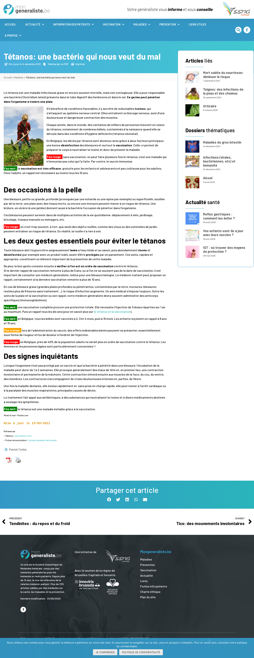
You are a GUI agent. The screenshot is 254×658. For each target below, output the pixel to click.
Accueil (10, 24)
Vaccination (111, 24)
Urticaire (209, 106)
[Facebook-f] (247, 30)
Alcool (207, 178)
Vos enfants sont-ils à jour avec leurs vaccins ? (223, 233)
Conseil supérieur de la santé (42, 440)
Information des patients (71, 24)
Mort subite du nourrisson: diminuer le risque (223, 75)
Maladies (140, 24)
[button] (238, 30)
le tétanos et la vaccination (112, 311)
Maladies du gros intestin (222, 142)
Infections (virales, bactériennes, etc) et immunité (219, 161)
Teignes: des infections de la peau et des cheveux (223, 91)
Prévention (167, 24)
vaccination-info (23, 435)
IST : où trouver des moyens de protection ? (224, 250)
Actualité (32, 24)
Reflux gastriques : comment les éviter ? (219, 216)
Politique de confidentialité (141, 652)
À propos (11, 35)
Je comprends (105, 652)
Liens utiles (197, 24)
